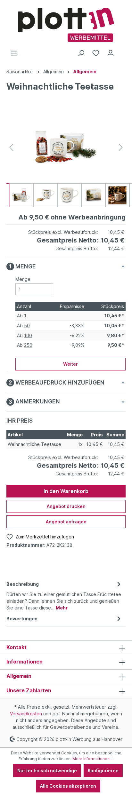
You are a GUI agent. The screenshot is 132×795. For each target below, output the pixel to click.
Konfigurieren (103, 770)
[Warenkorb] (122, 51)
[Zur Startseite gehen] (66, 25)
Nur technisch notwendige (47, 770)
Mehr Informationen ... (92, 758)
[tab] (64, 595)
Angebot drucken (66, 506)
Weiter (70, 364)
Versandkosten (26, 713)
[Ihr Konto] (110, 53)
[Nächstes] (121, 147)
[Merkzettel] (95, 53)
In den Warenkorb (66, 491)
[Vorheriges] (11, 147)
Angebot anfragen (66, 521)
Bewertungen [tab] (21, 618)
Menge (22, 279)
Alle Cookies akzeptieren (68, 786)
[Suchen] (81, 53)
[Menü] (13, 53)
